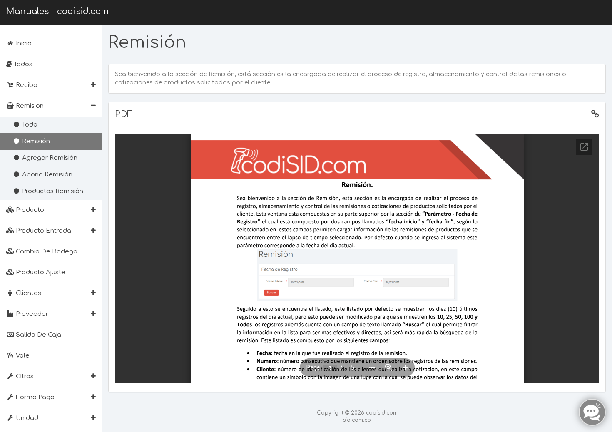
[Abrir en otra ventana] (595, 114)
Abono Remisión (46, 174)
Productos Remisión (51, 191)
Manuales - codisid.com (57, 11)
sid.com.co (357, 420)
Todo (28, 124)
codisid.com (382, 413)
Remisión (35, 141)
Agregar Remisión (48, 157)
